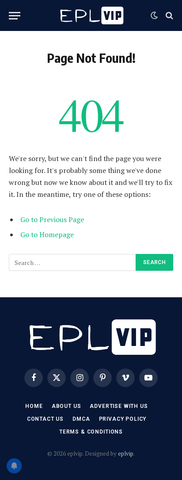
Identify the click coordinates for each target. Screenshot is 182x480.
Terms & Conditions (91, 432)
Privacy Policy (123, 419)
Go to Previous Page (52, 219)
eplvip (125, 453)
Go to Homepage (47, 234)
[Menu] (14, 16)
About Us (66, 406)
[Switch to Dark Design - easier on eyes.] (154, 15)
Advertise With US (119, 406)
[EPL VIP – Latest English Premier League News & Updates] (91, 15)
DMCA (81, 419)
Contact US (45, 419)
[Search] (168, 16)
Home (33, 406)
